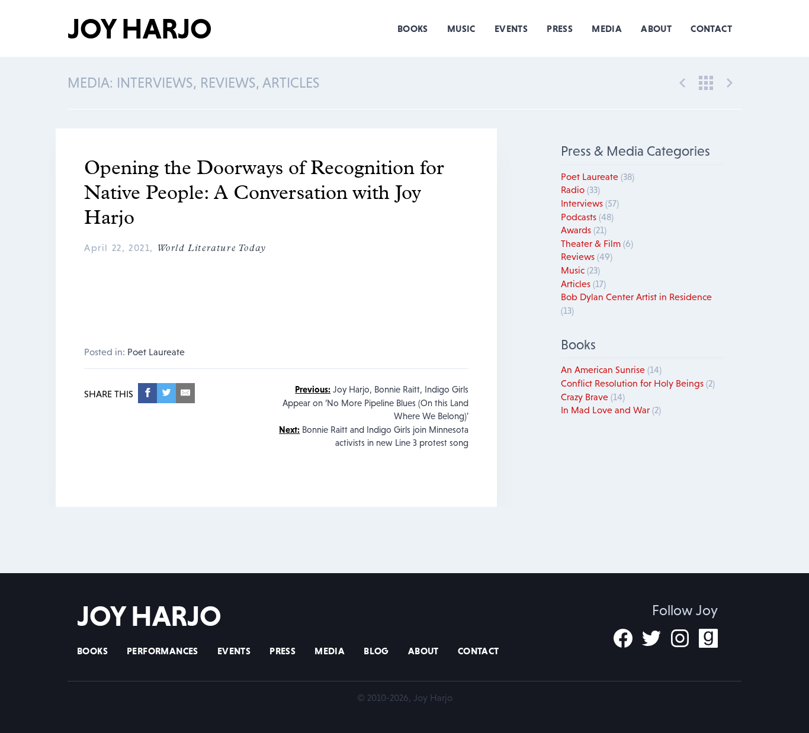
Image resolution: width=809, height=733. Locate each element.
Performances (162, 650)
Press (560, 28)
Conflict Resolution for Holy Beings (638, 383)
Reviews (586, 256)
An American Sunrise (611, 369)
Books (412, 28)
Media (607, 28)
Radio (580, 189)
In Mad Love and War (611, 409)
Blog (376, 650)
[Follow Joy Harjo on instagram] (679, 638)
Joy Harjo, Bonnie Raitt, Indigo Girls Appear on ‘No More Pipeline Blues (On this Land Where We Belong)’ (375, 402)
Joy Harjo (140, 28)
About (656, 28)
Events (511, 28)
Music (461, 28)
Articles (583, 283)
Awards (583, 229)
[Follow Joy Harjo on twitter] (651, 638)
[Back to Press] (706, 81)
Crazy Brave (593, 396)
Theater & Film (597, 243)
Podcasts (587, 216)
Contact (711, 28)
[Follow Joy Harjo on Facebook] (623, 638)
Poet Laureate (156, 351)
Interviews (590, 203)
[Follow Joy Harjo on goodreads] (708, 638)
